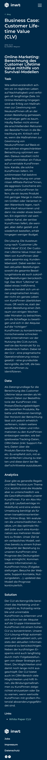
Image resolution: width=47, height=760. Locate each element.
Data (8, 380)
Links (8, 713)
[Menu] (39, 5)
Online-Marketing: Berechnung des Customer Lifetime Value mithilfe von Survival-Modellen (22, 64)
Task (8, 79)
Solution (11, 594)
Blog (8, 14)
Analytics (11, 474)
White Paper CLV (20, 719)
